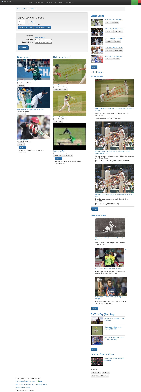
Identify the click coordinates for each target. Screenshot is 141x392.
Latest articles (33, 381)
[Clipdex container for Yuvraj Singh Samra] (33, 127)
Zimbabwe (115, 59)
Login (134, 3)
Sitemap (45, 384)
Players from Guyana (25, 27)
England (109, 41)
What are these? (40, 38)
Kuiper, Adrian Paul (59, 151)
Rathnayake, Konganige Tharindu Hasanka (30, 109)
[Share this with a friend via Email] (56, 36)
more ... (22, 147)
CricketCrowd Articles (98, 215)
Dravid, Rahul (96, 372)
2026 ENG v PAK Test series (114, 38)
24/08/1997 (57, 121)
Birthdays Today (62, 56)
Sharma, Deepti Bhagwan (61, 117)
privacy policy (20, 387)
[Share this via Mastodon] (53, 36)
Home (30, 2)
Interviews (106, 372)
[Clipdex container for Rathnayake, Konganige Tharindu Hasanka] (33, 97)
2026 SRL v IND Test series (113, 20)
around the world (97, 76)
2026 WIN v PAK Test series (113, 47)
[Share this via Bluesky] (50, 36)
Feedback (23, 47)
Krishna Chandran (58, 85)
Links (21, 384)
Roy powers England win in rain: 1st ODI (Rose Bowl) (114, 338)
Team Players (31, 22)
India (108, 22)
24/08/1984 (57, 89)
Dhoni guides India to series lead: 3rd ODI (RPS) (112, 328)
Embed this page (27, 42)
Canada (21, 144)
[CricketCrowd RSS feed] (59, 36)
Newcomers (24, 56)
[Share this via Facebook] (36, 36)
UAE (65, 89)
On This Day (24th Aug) (103, 314)
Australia (109, 31)
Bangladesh (118, 31)
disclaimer (28, 387)
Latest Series (97, 15)
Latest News (58, 2)
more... (94, 67)
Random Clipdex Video (102, 354)
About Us (27, 384)
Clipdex (48, 2)
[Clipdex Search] (139, 1)
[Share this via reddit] (42, 36)
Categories (38, 2)
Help (32, 384)
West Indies (118, 50)
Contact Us (38, 384)
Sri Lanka (21, 114)
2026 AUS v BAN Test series (114, 29)
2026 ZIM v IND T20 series (113, 56)
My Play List (70, 2)
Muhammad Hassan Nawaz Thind (27, 81)
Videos (21, 22)
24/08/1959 (57, 155)
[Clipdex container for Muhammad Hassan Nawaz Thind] (33, 69)
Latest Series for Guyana (42, 27)
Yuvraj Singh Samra (23, 140)
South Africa (68, 155)
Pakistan (21, 85)
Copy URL (29, 39)
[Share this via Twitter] (39, 36)
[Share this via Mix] (45, 36)
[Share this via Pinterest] (48, 36)
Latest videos (20, 381)
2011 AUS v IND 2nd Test (99, 376)
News (17, 384)
